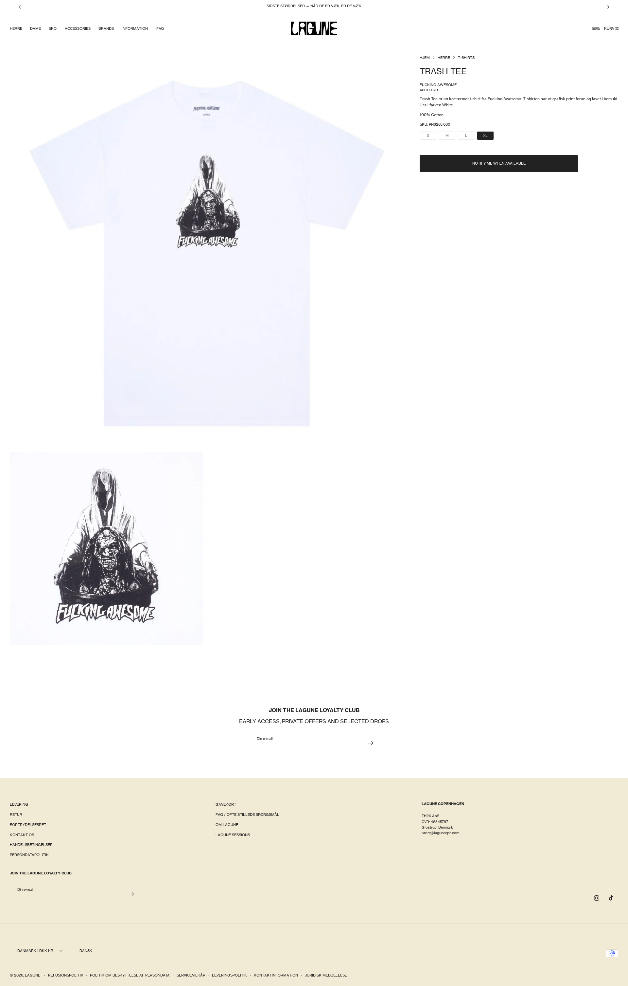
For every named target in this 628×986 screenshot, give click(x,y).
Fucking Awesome (438, 84)
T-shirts (466, 57)
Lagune (33, 975)
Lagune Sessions (233, 835)
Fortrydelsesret (28, 824)
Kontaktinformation (276, 975)
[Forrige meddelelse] (20, 7)
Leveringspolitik (229, 975)
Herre (444, 57)
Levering (19, 804)
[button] (16, 28)
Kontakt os (22, 835)
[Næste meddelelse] (608, 7)
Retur (16, 814)
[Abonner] (370, 743)
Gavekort (226, 804)
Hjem (425, 57)
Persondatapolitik (29, 854)
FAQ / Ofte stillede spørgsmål (247, 814)
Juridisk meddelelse (326, 975)
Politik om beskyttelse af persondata (130, 975)
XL (488, 136)
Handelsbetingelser (31, 844)
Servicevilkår (191, 975)
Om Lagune (227, 824)
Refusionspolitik (65, 975)
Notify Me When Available (499, 163)
